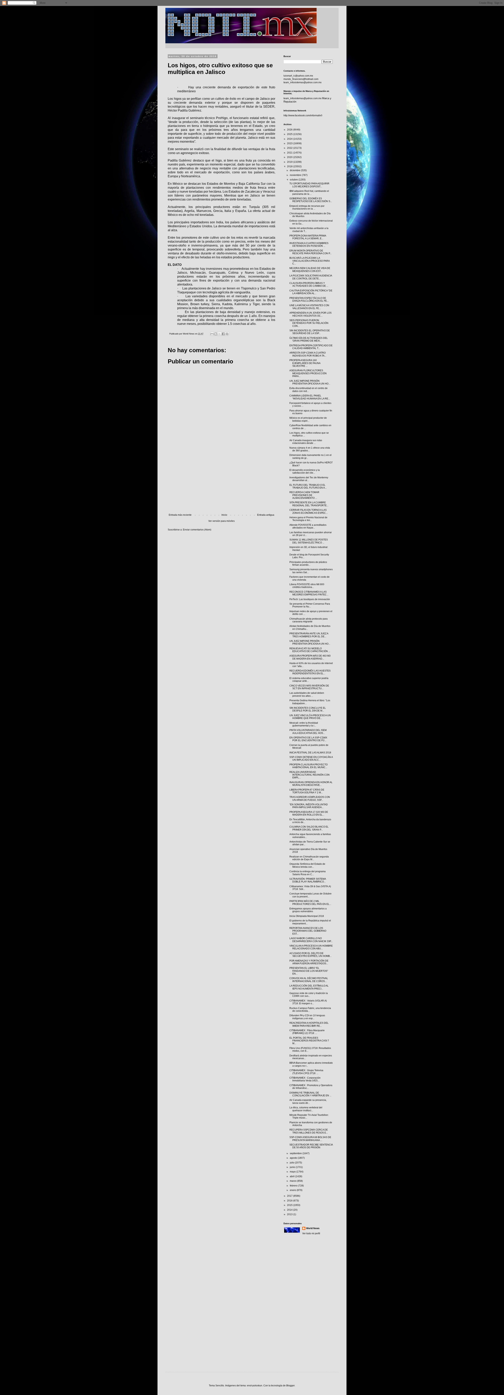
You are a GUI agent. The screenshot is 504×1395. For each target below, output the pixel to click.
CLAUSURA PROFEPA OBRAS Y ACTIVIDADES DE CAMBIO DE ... (308, 284)
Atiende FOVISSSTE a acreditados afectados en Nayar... (307, 526)
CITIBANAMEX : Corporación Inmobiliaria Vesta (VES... (305, 1079)
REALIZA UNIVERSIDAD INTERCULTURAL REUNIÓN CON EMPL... (309, 775)
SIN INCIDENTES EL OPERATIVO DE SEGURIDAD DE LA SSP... (309, 332)
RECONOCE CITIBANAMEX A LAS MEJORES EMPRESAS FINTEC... (308, 593)
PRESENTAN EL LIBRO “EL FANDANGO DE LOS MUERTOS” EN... (308, 971)
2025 (290, 134)
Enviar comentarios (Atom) (197, 529)
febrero (294, 1185)
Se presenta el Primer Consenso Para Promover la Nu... (309, 605)
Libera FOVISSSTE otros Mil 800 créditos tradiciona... (306, 585)
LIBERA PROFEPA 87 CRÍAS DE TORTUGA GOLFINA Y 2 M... (306, 791)
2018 (290, 166)
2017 (290, 1196)
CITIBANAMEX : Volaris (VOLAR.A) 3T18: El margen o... (308, 1002)
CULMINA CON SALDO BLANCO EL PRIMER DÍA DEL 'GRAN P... (309, 828)
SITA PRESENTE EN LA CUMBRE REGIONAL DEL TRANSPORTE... (308, 504)
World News (313, 1228)
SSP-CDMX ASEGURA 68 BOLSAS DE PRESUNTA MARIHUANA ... (310, 1138)
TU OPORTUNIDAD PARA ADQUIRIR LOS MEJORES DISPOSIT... (309, 185)
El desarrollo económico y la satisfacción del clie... (304, 471)
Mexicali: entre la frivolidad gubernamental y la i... (303, 724)
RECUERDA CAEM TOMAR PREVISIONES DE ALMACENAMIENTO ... (304, 495)
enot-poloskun (254, 1385)
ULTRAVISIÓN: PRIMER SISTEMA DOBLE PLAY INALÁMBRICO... (307, 880)
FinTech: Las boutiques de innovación (309, 599)
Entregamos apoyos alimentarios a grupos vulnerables (308, 910)
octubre (294, 179)
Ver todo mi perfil (311, 1233)
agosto (294, 1158)
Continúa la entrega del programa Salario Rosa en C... (307, 873)
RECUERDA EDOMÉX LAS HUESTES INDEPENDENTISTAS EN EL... (310, 672)
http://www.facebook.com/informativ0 (303, 115)
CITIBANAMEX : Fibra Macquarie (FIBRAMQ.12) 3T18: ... (307, 1032)
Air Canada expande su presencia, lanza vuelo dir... (308, 1101)
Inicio (224, 515)
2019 (290, 162)
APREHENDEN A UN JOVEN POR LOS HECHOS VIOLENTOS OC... (310, 314)
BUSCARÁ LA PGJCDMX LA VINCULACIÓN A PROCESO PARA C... (309, 261)
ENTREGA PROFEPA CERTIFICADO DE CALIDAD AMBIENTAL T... (311, 347)
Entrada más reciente (180, 515)
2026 (290, 129)
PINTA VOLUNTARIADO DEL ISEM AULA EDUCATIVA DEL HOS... (308, 731)
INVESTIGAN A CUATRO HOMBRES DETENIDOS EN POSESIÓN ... (308, 244)
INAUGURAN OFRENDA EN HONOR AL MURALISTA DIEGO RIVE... (311, 783)
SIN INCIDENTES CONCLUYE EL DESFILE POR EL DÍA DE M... (307, 709)
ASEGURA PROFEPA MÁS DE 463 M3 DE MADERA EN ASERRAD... (310, 657)
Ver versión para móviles (221, 521)
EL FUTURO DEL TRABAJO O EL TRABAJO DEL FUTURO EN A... (308, 486)
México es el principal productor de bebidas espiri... (308, 419)
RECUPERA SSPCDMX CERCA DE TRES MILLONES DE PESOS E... (308, 1131)
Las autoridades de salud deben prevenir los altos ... (306, 694)
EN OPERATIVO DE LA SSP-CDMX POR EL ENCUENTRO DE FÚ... (308, 739)
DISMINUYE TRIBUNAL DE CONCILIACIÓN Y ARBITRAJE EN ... (310, 1094)
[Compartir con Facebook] (223, 334)
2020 (290, 157)
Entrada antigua (265, 515)
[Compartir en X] (219, 334)
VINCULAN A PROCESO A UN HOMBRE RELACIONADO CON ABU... (311, 947)
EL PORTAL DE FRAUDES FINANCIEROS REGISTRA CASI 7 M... (309, 1041)
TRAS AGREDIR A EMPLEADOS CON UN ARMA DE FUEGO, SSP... (309, 798)
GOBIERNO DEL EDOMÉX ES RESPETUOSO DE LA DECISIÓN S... (310, 200)
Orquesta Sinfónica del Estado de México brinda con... (307, 865)
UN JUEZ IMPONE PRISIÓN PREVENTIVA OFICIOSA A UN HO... (309, 382)
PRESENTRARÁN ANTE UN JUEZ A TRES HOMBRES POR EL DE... (308, 635)
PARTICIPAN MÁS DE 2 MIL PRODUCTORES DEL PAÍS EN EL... (310, 902)
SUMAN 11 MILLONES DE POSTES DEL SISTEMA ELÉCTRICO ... (308, 541)
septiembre (296, 1153)
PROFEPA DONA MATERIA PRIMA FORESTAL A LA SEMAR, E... (307, 237)
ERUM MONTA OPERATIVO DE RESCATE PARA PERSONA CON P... (310, 252)
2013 (290, 1214)
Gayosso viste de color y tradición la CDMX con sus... (308, 994)
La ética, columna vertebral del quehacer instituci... (305, 1109)
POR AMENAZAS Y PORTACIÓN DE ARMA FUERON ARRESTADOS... (308, 962)
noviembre (296, 175)
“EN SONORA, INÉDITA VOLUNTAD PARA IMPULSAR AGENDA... (308, 806)
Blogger (290, 1385)
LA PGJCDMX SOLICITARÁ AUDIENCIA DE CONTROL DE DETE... (310, 277)
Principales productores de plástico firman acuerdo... (308, 563)
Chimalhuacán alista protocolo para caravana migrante (308, 620)
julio (292, 1162)
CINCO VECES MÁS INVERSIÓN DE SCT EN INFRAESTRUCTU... (309, 687)
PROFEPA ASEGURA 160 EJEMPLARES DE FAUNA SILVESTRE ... (304, 363)
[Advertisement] (221, 481)
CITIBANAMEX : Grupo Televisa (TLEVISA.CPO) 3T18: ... (306, 1071)
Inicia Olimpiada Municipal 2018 (306, 916)
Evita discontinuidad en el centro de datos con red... (308, 389)
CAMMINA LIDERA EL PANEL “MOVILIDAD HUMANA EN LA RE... (309, 397)
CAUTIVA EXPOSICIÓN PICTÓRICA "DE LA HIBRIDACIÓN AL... (310, 292)
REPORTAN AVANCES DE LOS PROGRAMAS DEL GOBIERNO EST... (307, 931)
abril (292, 1176)
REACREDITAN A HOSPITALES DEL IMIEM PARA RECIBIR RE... (309, 1024)
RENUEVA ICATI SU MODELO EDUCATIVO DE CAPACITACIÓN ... (309, 650)
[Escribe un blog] (216, 334)
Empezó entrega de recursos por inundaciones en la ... (306, 207)
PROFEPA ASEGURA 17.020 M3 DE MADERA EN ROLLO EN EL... (308, 813)
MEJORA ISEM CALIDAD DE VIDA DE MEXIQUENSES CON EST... (309, 269)
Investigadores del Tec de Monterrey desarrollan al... (308, 479)
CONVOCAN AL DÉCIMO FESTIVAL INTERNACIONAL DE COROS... (308, 979)
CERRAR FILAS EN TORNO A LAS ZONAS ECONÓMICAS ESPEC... (308, 511)
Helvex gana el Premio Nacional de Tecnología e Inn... (308, 519)
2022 (290, 148)
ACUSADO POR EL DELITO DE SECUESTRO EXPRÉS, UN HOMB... (310, 954)
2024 (290, 139)
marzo (293, 1181)
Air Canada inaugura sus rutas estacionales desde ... (305, 441)
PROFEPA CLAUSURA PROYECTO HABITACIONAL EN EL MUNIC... (308, 766)
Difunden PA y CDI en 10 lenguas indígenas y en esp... (307, 1017)
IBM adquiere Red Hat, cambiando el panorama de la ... (309, 192)
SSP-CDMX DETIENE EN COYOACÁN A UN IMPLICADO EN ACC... (311, 758)
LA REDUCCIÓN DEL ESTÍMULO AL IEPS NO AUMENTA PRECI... (309, 987)
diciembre (295, 170)
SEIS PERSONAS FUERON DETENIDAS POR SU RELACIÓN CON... (308, 323)
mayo (293, 1171)
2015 (290, 1205)
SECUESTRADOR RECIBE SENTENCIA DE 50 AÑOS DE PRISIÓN (311, 1146)
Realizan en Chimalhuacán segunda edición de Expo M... (309, 858)
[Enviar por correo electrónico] (212, 334)
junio (293, 1167)
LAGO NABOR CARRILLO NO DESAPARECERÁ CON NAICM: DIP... (311, 939)
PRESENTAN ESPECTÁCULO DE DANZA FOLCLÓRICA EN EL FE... (309, 299)
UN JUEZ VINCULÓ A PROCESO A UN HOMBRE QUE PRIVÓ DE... (310, 717)
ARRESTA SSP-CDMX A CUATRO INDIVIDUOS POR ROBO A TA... (307, 354)
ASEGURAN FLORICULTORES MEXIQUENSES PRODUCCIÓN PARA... (308, 373)
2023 (290, 143)
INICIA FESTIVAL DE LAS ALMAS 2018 (310, 752)
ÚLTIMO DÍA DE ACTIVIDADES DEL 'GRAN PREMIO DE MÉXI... (308, 339)
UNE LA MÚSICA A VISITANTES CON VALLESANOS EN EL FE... (309, 306)
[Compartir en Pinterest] (227, 334)
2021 (290, 152)
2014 (290, 1209)
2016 (290, 1200)
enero (293, 1190)
